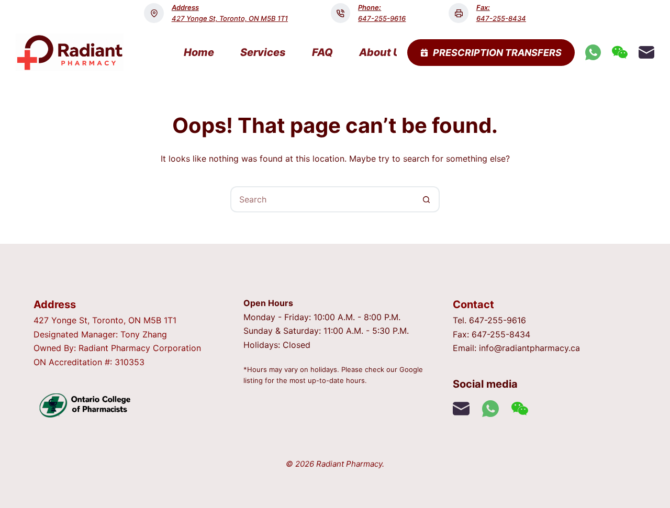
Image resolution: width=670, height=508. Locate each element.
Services (263, 52)
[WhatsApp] (593, 52)
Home (199, 52)
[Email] (646, 52)
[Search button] (427, 199)
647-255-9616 (382, 18)
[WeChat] (620, 52)
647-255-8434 (501, 18)
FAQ (322, 52)
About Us (383, 52)
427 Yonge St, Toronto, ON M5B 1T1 (230, 18)
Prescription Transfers (497, 52)
